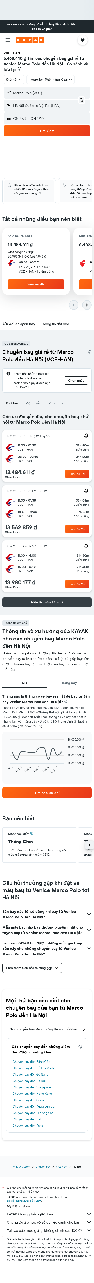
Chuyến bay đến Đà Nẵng (30, 1074)
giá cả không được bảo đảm (24, 1200)
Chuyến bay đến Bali (27, 1119)
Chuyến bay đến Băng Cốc (31, 1062)
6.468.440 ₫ (15, 58)
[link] (47, 792)
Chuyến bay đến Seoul (28, 1100)
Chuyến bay (43, 1166)
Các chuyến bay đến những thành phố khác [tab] (44, 1029)
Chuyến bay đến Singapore (32, 1087)
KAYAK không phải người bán (30, 1214)
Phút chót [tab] (56, 403)
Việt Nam (61, 1166)
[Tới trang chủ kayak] (30, 40)
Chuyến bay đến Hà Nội (29, 1081)
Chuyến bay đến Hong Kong (32, 1094)
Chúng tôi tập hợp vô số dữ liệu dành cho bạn (43, 1222)
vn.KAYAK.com (21, 1166)
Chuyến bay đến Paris (28, 1126)
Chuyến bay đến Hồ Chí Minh (33, 1068)
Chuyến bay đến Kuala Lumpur (34, 1106)
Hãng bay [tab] (69, 683)
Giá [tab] (24, 683)
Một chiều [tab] (33, 403)
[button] (89, 26)
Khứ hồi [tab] (12, 403)
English (47, 29)
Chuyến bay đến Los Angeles (33, 1113)
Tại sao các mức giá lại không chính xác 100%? (44, 1230)
